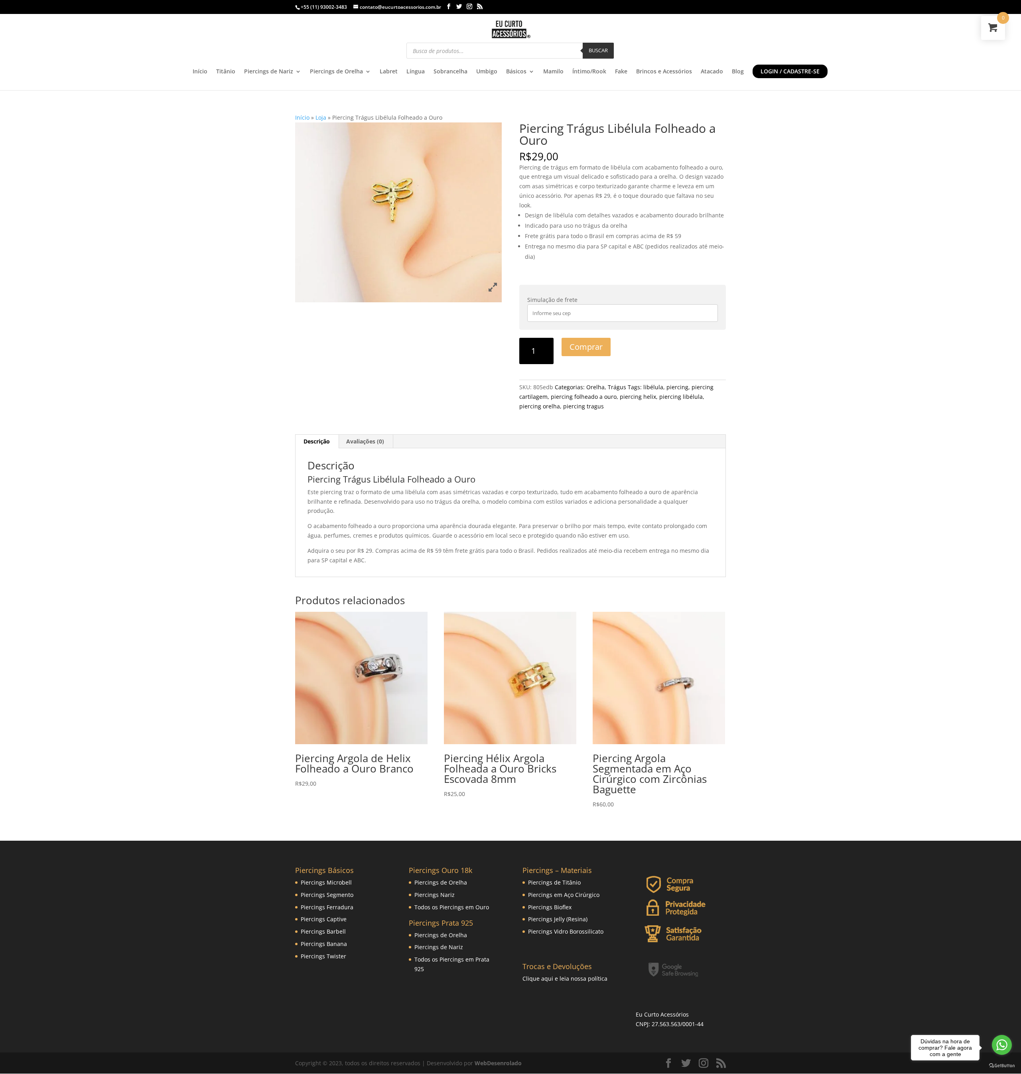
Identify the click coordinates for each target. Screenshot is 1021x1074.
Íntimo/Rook (589, 72)
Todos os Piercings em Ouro (451, 907)
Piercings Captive (324, 919)
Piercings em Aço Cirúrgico (563, 895)
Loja (320, 117)
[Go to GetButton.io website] (1002, 1065)
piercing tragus (583, 406)
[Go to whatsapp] (1002, 1045)
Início (200, 72)
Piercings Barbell (323, 931)
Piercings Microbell (326, 882)
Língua (415, 72)
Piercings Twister (323, 956)
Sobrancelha (450, 72)
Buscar (598, 50)
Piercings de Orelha (336, 72)
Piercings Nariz (434, 895)
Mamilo (553, 72)
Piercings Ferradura (327, 907)
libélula (653, 387)
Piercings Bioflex (550, 907)
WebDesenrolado (498, 1063)
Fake (621, 72)
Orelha (595, 387)
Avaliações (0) (365, 441)
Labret (389, 72)
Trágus (617, 387)
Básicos (516, 72)
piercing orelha (539, 406)
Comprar (586, 346)
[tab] (317, 441)
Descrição (317, 441)
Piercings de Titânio (554, 882)
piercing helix (638, 396)
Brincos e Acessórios (664, 72)
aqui (547, 978)
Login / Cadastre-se (790, 71)
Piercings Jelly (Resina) (557, 919)
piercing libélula (681, 396)
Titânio (225, 72)
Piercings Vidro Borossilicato (565, 931)
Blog (738, 72)
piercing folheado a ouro (584, 396)
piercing (677, 387)
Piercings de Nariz (268, 72)
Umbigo (486, 72)
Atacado (712, 72)
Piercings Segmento (327, 895)
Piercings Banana (324, 944)
